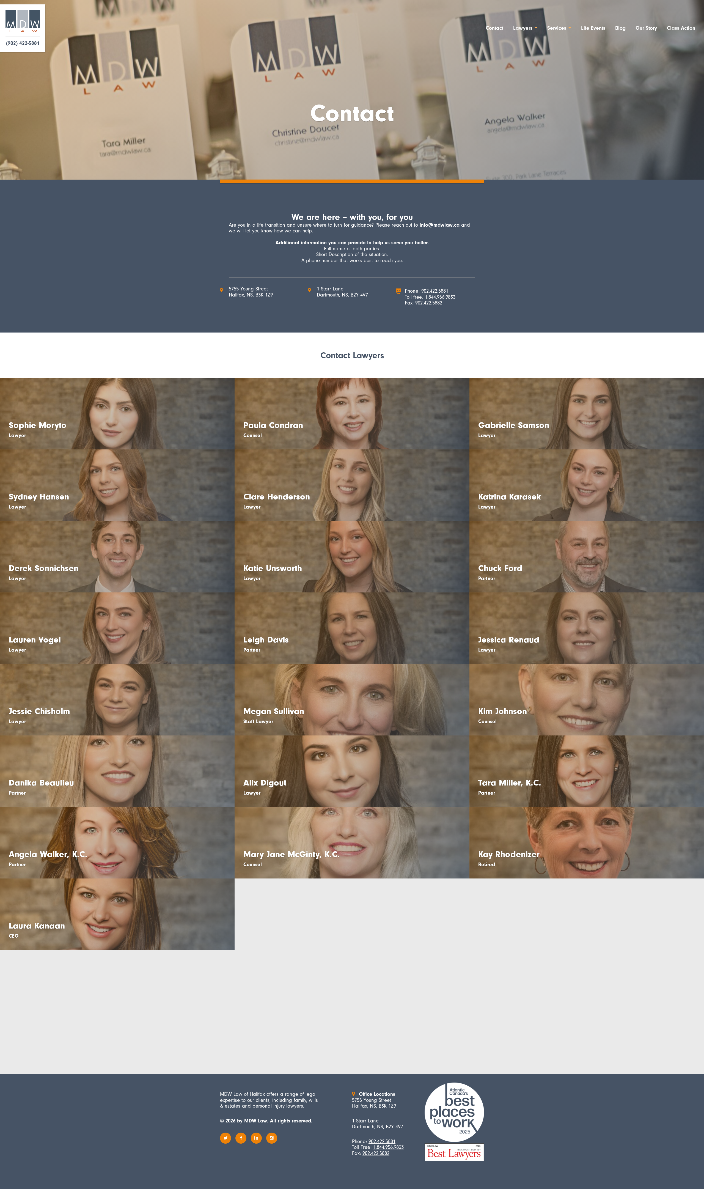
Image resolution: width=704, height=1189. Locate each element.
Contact (494, 28)
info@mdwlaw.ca (440, 225)
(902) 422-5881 (23, 43)
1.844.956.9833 (440, 297)
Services (556, 28)
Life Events (593, 28)
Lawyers (522, 28)
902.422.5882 (428, 303)
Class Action (681, 28)
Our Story (646, 28)
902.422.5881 (434, 291)
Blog (620, 28)
